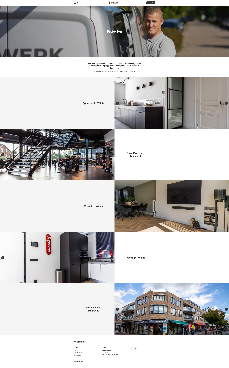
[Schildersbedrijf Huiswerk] (113, 3)
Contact (151, 2)
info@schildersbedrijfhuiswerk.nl (110, 354)
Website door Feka (78, 361)
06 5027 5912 (105, 352)
